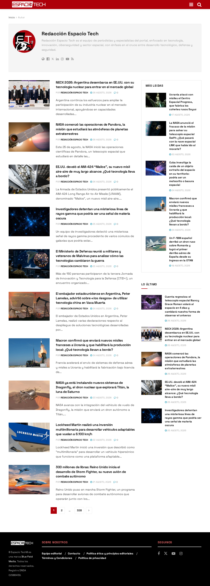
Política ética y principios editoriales (110, 553)
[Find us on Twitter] (166, 553)
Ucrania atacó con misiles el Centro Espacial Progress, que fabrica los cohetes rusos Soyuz (182, 102)
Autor (21, 17)
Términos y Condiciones (57, 558)
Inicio (12, 17)
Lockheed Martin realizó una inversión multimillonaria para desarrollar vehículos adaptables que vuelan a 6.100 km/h (95, 429)
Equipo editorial (52, 553)
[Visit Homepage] (29, 4)
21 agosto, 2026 (101, 481)
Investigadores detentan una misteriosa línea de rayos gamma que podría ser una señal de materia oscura (93, 213)
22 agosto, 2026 (102, 439)
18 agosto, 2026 (180, 265)
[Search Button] (199, 4)
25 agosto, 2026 (102, 223)
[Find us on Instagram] (181, 553)
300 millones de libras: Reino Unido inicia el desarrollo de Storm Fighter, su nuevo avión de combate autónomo (91, 471)
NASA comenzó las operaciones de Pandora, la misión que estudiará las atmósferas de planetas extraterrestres (92, 129)
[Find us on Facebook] (159, 553)
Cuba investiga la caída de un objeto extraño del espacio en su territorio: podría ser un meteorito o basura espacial (182, 174)
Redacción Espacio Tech (74, 92)
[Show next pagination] (89, 510)
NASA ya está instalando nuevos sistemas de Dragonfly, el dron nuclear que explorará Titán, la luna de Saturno (92, 387)
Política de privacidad (92, 558)
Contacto (74, 553)
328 (79, 510)
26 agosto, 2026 (102, 92)
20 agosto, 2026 (181, 154)
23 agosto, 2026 (102, 397)
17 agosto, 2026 (180, 114)
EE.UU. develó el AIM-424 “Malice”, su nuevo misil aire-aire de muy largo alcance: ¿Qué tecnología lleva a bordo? (95, 171)
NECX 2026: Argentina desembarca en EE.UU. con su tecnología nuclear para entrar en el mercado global (95, 84)
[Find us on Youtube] (173, 553)
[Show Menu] (191, 4)
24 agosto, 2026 (102, 308)
